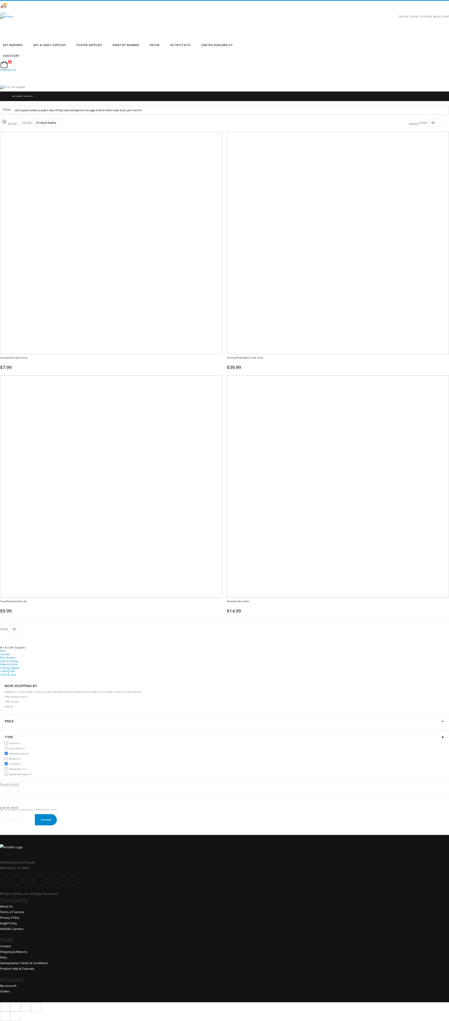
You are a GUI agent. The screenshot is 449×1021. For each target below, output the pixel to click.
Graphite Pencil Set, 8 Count (13, 357)
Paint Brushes (7, 657)
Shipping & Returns (13, 952)
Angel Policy (8, 923)
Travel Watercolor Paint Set (13, 601)
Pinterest (51, 881)
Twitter (17, 881)
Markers (15, 758)
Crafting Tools (7, 671)
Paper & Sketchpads (21, 774)
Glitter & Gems (8, 674)
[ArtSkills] (224, 27)
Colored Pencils (19, 769)
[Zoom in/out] (36, 1007)
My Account (8, 986)
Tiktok (63, 881)
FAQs (3, 957)
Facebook (5, 881)
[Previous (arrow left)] (5, 1016)
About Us (6, 906)
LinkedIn (74, 881)
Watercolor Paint (19, 753)
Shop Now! (82, 5)
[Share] (15, 1007)
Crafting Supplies (9, 668)
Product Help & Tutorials (17, 968)
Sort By (27, 123)
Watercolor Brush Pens (238, 601)
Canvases (5, 654)
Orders (5, 991)
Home (4, 96)
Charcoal (15, 763)
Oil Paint (15, 743)
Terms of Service (12, 912)
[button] (220, 360)
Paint (3, 650)
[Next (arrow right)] (15, 1016)
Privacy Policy (9, 917)
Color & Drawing (9, 661)
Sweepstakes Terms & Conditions (24, 963)
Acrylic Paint (17, 748)
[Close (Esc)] (5, 1007)
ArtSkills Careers (12, 929)
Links (3, 13)
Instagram (40, 881)
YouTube (28, 881)
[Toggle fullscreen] (26, 1007)
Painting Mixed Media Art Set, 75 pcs (245, 357)
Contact (5, 946)
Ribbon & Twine (8, 664)
